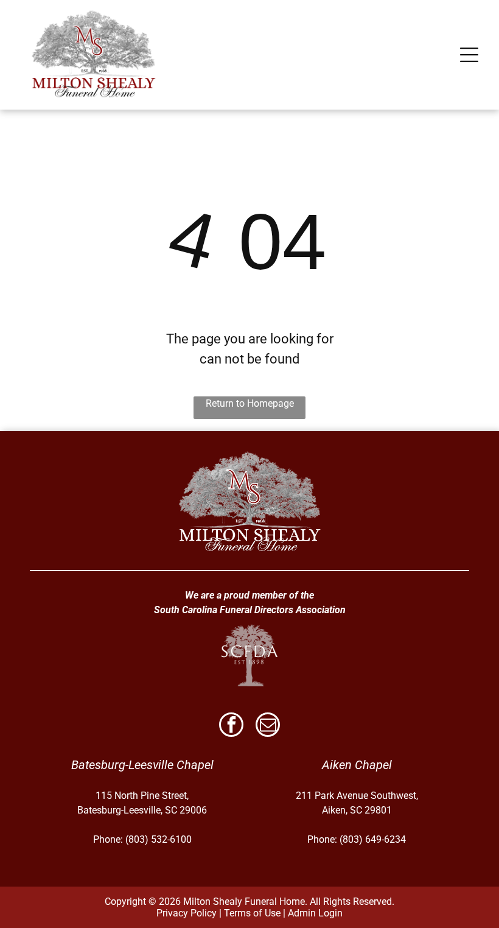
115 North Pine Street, (142, 795)
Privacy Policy (186, 913)
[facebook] (231, 726)
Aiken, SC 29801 (357, 810)
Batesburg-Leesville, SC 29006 (142, 810)
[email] (268, 726)
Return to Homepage (250, 403)
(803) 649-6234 (373, 839)
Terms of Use (252, 913)
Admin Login (315, 913)
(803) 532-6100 (158, 839)
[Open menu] (469, 55)
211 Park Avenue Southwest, (357, 795)
